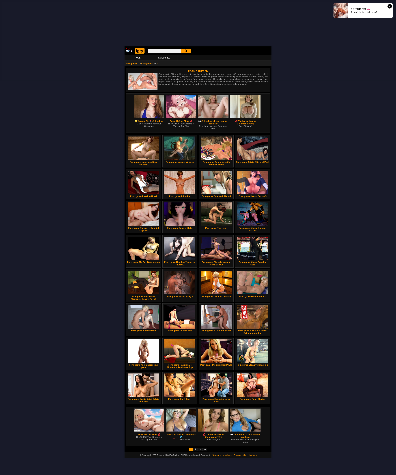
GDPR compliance (190, 455)
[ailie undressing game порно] (143, 362)
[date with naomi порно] (216, 193)
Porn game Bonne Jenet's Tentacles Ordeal (216, 163)
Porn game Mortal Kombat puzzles (252, 229)
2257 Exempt (157, 455)
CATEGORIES (164, 58)
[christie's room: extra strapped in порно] (252, 328)
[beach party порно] (143, 328)
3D (157, 63)
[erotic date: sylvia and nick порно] (143, 396)
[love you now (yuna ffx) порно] (143, 159)
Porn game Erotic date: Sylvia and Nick (143, 400)
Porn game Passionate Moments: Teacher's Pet (143, 297)
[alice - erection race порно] (252, 259)
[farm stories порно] (252, 396)
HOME (137, 58)
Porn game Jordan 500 (180, 330)
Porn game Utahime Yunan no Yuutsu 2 (180, 263)
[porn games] (135, 53)
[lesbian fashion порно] (216, 293)
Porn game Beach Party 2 (252, 296)
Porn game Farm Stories (252, 399)
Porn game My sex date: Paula (216, 365)
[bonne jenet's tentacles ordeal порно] (216, 159)
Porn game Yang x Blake (180, 228)
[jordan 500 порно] (179, 328)
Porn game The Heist (216, 228)
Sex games (132, 63)
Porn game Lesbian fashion (216, 296)
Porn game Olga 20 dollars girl (253, 365)
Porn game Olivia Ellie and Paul (252, 162)
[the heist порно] (216, 225)
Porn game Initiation (180, 196)
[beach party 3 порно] (179, 293)
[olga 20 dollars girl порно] (252, 362)
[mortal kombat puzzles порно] (252, 225)
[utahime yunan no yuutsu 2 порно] (179, 259)
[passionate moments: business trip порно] (179, 362)
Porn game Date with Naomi (216, 196)
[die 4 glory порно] (179, 396)
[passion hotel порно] (143, 193)
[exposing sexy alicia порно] (216, 396)
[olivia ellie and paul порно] (252, 159)
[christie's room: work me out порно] (216, 259)
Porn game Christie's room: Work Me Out (216, 263)
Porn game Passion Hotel (143, 196)
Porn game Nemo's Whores (180, 162)
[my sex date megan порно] (143, 259)
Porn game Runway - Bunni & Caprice (143, 229)
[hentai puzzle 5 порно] (252, 193)
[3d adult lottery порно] (216, 328)
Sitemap (146, 455)
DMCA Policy (172, 455)
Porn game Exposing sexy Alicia (216, 400)
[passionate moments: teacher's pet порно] (143, 293)
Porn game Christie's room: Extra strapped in (252, 331)
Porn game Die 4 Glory (180, 399)
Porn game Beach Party (143, 330)
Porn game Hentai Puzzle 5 (253, 196)
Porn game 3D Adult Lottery (216, 330)
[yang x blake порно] (179, 225)
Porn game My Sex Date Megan (143, 262)
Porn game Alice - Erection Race (253, 263)
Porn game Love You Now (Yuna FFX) (143, 163)
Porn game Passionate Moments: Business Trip (180, 366)
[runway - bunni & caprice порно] (143, 225)
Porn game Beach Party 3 (180, 296)
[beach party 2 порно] (252, 293)
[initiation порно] (179, 193)
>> (204, 449)
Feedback (205, 455)
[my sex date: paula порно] (216, 362)
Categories (147, 63)
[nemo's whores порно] (179, 159)
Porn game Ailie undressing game (143, 366)
